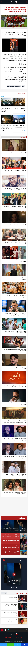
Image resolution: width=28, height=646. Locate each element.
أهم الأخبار (22, 518)
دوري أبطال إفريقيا (17, 86)
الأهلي (23, 86)
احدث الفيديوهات (15, 593)
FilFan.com (22, 641)
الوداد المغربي (10, 86)
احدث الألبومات (21, 560)
